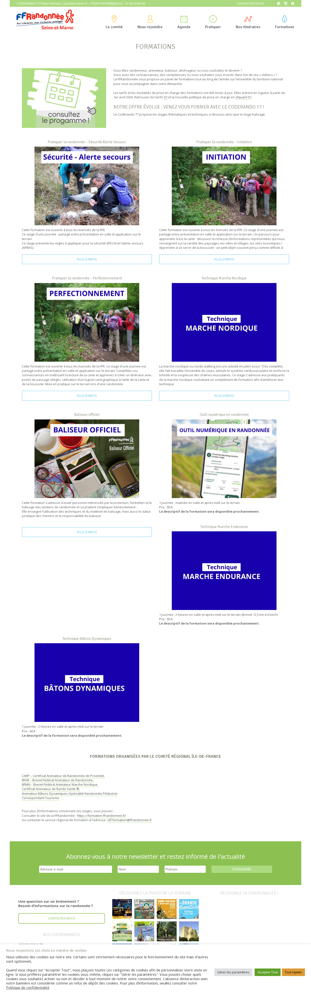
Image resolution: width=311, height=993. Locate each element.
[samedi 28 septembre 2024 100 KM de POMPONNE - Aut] (144, 909)
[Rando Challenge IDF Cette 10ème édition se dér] (167, 909)
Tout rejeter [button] (293, 972)
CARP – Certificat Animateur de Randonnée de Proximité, (63, 776)
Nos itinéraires (248, 27)
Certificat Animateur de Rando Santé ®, (51, 789)
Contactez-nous (250, 3)
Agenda (183, 27)
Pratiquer (213, 27)
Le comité (114, 27)
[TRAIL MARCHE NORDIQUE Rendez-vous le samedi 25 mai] (144, 931)
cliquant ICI (243, 97)
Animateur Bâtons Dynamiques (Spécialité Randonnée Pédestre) (69, 793)
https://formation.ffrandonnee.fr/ (101, 815)
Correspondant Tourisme (40, 798)
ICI (165, 97)
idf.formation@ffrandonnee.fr (130, 820)
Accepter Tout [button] (268, 972)
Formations (284, 27)
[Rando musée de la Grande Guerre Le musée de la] (122, 931)
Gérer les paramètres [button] (233, 972)
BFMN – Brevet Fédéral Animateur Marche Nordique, (60, 784)
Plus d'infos (87, 259)
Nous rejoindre (150, 27)
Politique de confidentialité (27, 987)
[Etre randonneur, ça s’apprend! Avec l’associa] (167, 931)
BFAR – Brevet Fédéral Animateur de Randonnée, (58, 780)
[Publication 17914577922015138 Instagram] (122, 909)
